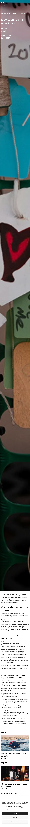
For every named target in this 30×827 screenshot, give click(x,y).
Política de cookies (8, 825)
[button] (27, 798)
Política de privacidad (16, 825)
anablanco (5, 31)
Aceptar (15, 813)
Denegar (15, 817)
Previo (3, 733)
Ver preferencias (15, 821)
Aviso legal (24, 825)
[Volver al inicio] (3, 3)
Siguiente (5, 763)
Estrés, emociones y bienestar (13, 14)
